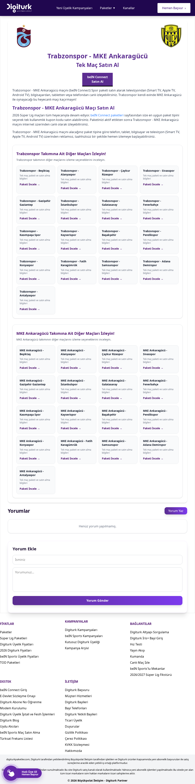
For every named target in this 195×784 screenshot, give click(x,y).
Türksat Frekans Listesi (16, 738)
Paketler (107, 8)
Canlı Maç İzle (140, 662)
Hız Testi (136, 644)
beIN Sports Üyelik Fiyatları (19, 656)
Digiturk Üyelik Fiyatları (16, 644)
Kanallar (129, 8)
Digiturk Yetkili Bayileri (81, 714)
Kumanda (137, 656)
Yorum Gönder (97, 600)
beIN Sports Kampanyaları (84, 636)
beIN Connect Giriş (13, 690)
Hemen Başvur (174, 8)
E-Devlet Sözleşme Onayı (17, 696)
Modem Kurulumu (13, 708)
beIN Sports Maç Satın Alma (20, 732)
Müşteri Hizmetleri (78, 696)
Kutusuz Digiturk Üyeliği (82, 642)
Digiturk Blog (9, 720)
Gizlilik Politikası (76, 732)
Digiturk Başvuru (77, 690)
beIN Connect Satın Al (97, 79)
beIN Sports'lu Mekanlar (147, 669)
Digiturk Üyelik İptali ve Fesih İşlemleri (27, 714)
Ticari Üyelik (73, 720)
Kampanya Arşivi (77, 648)
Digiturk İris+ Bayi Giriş (146, 638)
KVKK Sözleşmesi (77, 745)
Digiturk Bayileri (76, 702)
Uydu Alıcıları (9, 726)
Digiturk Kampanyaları (81, 630)
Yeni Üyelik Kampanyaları (74, 8)
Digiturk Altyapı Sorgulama (149, 632)
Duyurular (72, 726)
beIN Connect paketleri (107, 115)
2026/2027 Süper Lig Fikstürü (151, 675)
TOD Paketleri (10, 662)
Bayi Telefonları (76, 708)
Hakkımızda (73, 751)
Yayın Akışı (137, 650)
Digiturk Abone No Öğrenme (21, 702)
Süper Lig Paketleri (13, 638)
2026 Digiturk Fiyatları (15, 650)
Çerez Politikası (76, 738)
